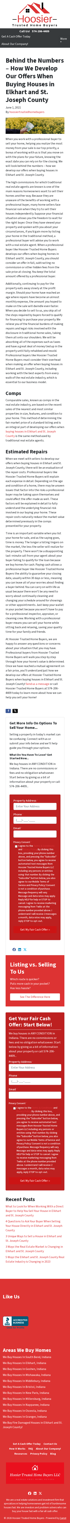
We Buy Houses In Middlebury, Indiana (26, 1381)
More (63, 39)
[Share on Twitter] (15, 711)
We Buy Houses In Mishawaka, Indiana (27, 1375)
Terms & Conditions (44, 846)
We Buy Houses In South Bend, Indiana (27, 1357)
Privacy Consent (22, 842)
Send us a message (37, 684)
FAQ (30, 1448)
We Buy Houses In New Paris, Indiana (26, 1393)
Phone (18, 814)
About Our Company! (14, 44)
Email (17, 828)
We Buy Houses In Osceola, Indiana (25, 1411)
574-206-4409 (40, 31)
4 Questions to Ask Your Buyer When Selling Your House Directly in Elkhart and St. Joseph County (34, 1225)
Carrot (63, 1518)
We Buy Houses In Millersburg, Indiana (27, 1399)
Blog (53, 1454)
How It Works (17, 1448)
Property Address (25, 801)
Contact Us (50, 1444)
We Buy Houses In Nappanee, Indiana (26, 1405)
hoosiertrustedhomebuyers (26, 112)
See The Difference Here (35, 997)
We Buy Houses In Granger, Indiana (25, 1417)
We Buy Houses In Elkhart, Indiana (24, 1363)
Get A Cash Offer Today (15, 36)
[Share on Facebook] (8, 711)
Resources (20, 1454)
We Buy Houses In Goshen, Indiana (24, 1369)
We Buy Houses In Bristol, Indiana (24, 1387)
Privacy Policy (30, 849)
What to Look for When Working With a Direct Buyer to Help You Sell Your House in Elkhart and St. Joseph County (35, 1210)
